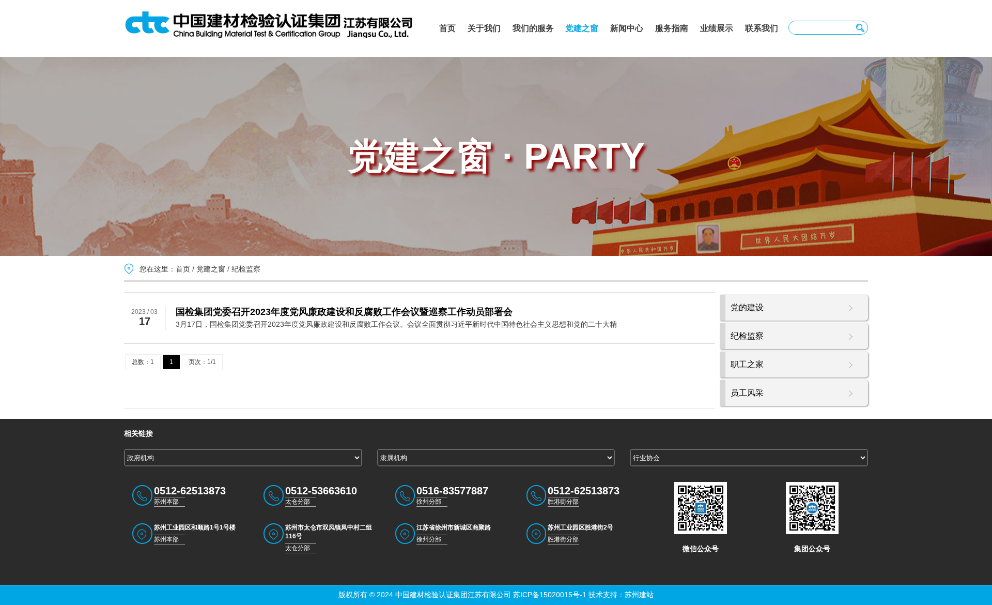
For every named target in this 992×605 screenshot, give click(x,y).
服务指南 (671, 28)
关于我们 (484, 28)
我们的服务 (533, 28)
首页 (447, 28)
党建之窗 (581, 28)
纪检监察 (245, 269)
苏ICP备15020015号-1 (548, 595)
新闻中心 (626, 28)
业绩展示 (716, 28)
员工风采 (747, 392)
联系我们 (761, 28)
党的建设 (747, 307)
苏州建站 (639, 595)
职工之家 (747, 364)
